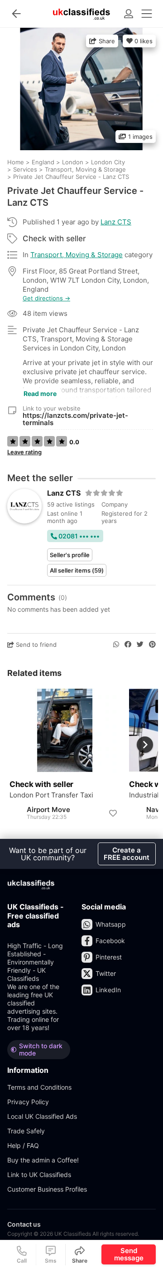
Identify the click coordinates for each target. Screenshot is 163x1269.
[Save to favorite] (112, 813)
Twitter (106, 973)
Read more (40, 393)
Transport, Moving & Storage (76, 254)
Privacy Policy (28, 1102)
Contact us (24, 1224)
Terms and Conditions (39, 1087)
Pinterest (109, 957)
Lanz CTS (116, 222)
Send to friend (35, 644)
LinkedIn (108, 990)
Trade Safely (26, 1131)
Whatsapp (111, 924)
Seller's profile (70, 554)
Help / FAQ (23, 1145)
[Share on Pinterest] (152, 644)
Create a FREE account (126, 854)
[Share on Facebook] (128, 644)
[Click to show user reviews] (104, 493)
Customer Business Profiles (47, 1189)
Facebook (110, 940)
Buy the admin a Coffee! (43, 1160)
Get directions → (46, 298)
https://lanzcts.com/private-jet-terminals (75, 419)
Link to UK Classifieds (39, 1174)
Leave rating (24, 452)
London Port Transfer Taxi (51, 795)
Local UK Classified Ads (42, 1116)
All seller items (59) (77, 570)
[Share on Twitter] (140, 644)
